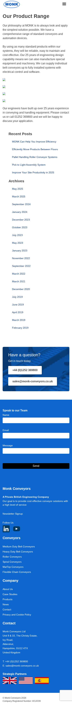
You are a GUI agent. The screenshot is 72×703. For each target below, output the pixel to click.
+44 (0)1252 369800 (25, 370)
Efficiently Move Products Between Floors (35, 149)
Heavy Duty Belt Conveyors (18, 551)
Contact (7, 609)
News (6, 604)
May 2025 (17, 188)
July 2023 (17, 235)
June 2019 (18, 304)
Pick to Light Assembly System (29, 164)
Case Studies (10, 594)
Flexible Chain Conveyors (17, 572)
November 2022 (21, 258)
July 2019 (17, 296)
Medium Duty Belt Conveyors (19, 546)
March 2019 (18, 320)
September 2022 (21, 266)
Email (6, 430)
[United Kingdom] (10, 680)
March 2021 (18, 281)
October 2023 (19, 227)
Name (6, 415)
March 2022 (18, 273)
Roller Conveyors (12, 556)
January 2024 (19, 212)
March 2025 (18, 196)
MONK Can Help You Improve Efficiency (34, 141)
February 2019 (20, 327)
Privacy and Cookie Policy (17, 614)
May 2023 (17, 242)
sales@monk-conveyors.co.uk (32, 381)
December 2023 (21, 219)
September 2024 (21, 204)
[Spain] (42, 680)
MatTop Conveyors (13, 566)
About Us (8, 589)
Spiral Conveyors (12, 561)
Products (7, 599)
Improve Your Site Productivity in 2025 (33, 172)
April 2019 (17, 312)
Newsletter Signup (13, 513)
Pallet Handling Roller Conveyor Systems (34, 157)
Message (8, 445)
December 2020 (21, 289)
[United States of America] (26, 680)
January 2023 (19, 250)
